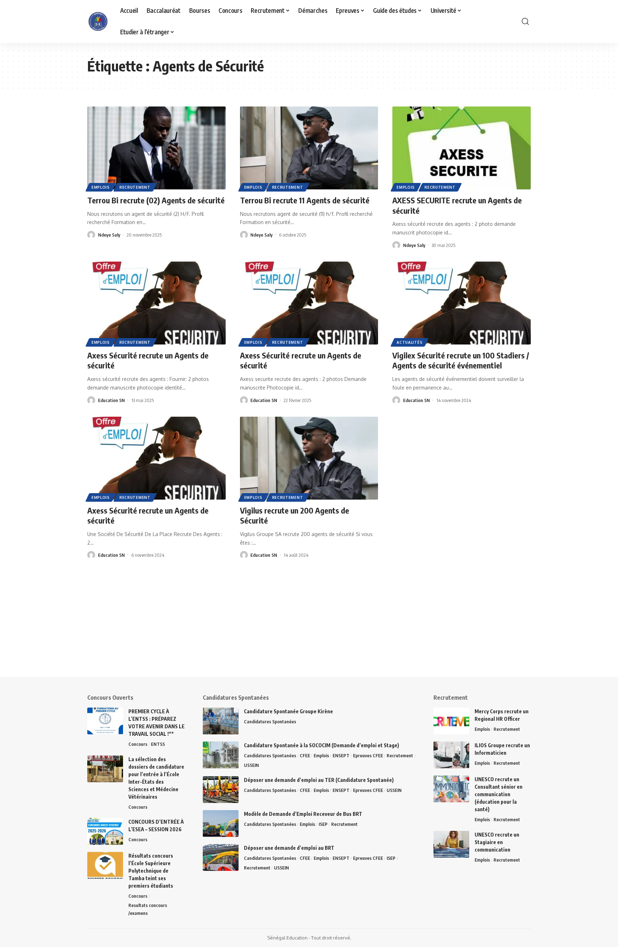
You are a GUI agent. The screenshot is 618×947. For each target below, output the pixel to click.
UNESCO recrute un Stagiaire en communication (497, 842)
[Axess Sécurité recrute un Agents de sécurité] (156, 303)
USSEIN (251, 765)
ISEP (323, 824)
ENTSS (158, 744)
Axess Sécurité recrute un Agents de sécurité (148, 515)
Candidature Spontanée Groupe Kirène (288, 711)
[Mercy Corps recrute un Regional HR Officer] (451, 721)
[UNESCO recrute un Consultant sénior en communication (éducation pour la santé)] (451, 788)
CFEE (305, 755)
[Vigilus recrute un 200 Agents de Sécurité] (309, 458)
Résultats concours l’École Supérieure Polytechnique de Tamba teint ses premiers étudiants (150, 871)
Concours (137, 744)
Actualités (409, 342)
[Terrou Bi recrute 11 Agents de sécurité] (309, 147)
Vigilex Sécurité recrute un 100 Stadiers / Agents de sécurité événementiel (460, 360)
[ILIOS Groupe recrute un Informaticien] (451, 755)
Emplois (101, 187)
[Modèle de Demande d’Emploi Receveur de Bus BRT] (221, 823)
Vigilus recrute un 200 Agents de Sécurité (294, 515)
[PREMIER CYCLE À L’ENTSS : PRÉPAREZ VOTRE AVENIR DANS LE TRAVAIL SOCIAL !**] (105, 721)
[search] (525, 21)
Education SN (111, 400)
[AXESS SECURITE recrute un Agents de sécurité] (461, 147)
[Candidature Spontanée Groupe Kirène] (221, 721)
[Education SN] (98, 21)
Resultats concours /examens (147, 909)
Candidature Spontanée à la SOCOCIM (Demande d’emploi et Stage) (321, 745)
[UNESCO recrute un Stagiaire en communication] (451, 844)
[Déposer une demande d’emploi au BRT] (221, 857)
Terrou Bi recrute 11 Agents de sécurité (304, 200)
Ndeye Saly (109, 235)
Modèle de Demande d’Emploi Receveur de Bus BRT (303, 814)
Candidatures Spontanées (270, 721)
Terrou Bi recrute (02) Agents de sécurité (156, 200)
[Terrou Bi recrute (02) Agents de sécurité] (156, 147)
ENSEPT (341, 755)
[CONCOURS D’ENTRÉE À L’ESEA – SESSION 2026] (105, 831)
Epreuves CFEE (368, 755)
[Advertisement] (221, 627)
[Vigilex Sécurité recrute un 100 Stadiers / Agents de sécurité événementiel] (461, 303)
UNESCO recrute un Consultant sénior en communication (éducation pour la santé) (499, 794)
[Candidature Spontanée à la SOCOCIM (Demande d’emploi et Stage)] (221, 755)
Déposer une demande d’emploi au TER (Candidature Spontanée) (319, 780)
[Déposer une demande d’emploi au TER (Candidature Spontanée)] (221, 789)
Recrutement (135, 187)
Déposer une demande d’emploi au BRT (289, 848)
